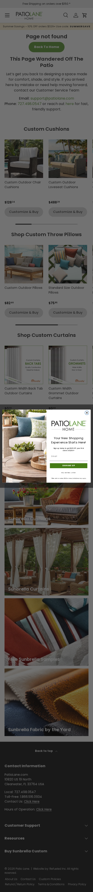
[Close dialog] (87, 413)
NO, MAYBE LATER (68, 473)
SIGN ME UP (68, 465)
